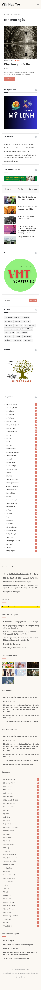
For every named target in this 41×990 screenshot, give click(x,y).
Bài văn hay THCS (11, 432)
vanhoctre (8, 340)
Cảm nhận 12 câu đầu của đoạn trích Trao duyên (19, 144)
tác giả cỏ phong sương (12, 329)
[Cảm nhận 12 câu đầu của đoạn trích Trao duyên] (10, 200)
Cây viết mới (9, 520)
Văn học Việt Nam (11, 503)
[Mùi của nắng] (21, 672)
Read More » (9, 79)
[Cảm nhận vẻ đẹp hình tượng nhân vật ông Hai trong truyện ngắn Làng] (8, 665)
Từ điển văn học (11, 466)
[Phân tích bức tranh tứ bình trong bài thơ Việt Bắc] (10, 210)
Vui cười (8, 547)
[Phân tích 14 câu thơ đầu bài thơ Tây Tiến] (10, 220)
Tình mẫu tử (8, 336)
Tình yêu (18, 336)
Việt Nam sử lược (11, 469)
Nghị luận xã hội (11, 421)
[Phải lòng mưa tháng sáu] (20, 42)
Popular (20, 189)
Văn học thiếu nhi (11, 489)
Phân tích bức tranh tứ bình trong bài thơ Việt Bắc (19, 148)
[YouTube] (22, 977)
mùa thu (17, 321)
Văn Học (7, 61)
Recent (7, 189)
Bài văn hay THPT (11, 408)
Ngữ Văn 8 (9, 442)
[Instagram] (24, 977)
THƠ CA (8, 510)
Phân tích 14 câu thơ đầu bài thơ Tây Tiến (16, 151)
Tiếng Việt (9, 476)
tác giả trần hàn (22, 332)
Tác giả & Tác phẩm (12, 486)
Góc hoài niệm (10, 462)
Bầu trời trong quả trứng (12, 318)
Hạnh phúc (26, 318)
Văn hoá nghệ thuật (12, 479)
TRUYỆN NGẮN (10, 506)
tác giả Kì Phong (27, 329)
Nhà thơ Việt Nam (11, 527)
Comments (33, 189)
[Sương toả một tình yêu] (10, 240)
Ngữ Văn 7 (9, 438)
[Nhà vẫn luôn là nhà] (8, 672)
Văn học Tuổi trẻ (11, 455)
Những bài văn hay (11, 404)
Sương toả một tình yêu (11, 161)
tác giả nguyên (9, 332)
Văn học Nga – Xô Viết (13, 541)
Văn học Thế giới (11, 534)
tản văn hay (27, 336)
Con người (9, 459)
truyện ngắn (18, 325)
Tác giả (8, 517)
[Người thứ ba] (21, 665)
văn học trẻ (17, 340)
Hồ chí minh (8, 321)
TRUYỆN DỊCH (10, 551)
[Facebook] (16, 977)
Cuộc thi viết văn (11, 449)
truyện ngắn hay (29, 325)
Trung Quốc (9, 544)
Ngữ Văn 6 (9, 445)
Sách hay (8, 472)
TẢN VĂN (9, 513)
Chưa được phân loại (12, 483)
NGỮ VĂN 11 (10, 415)
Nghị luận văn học (11, 428)
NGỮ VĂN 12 (10, 411)
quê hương (8, 325)
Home (7, 14)
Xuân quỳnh (27, 340)
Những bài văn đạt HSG (13, 425)
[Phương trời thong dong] (33, 665)
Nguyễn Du (27, 321)
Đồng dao (9, 496)
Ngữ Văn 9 (9, 435)
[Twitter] (19, 977)
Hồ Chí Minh (9, 523)
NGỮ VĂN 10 (10, 418)
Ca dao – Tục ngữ (11, 500)
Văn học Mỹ (9, 537)
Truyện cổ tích (10, 493)
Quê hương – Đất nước (13, 452)
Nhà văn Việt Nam (11, 530)
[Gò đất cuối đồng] (33, 672)
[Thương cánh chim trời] (8, 680)
